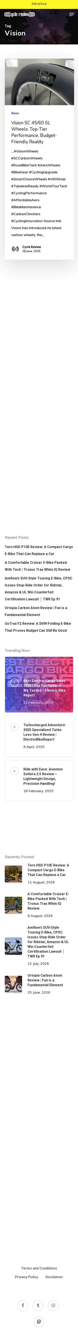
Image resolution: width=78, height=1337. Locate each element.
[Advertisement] (39, 827)
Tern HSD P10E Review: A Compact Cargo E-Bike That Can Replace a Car (39, 550)
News (15, 113)
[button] (71, 14)
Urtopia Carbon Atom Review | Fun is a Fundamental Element (36, 611)
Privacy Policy (26, 1277)
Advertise (39, 4)
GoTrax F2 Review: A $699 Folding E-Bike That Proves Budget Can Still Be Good (38, 627)
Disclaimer (54, 1277)
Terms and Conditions (39, 1268)
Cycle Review (31, 247)
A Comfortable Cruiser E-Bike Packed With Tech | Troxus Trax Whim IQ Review (37, 566)
